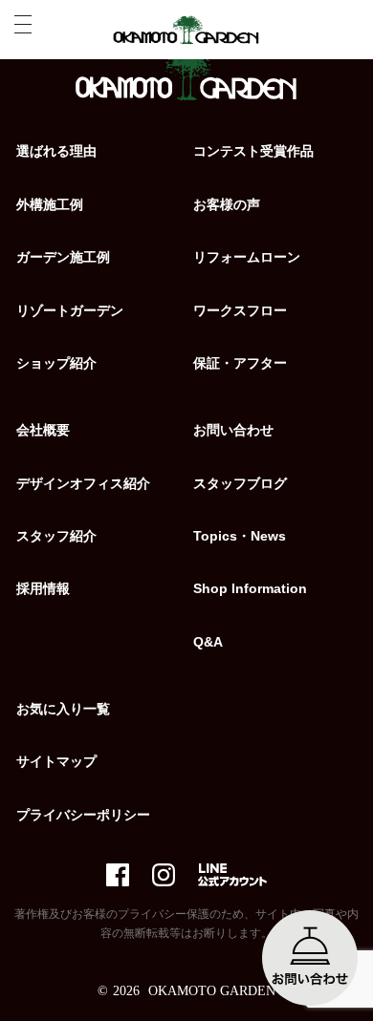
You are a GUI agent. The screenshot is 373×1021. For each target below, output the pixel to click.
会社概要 (43, 429)
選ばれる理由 (56, 151)
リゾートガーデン (69, 310)
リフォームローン (246, 257)
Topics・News (239, 535)
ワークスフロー (240, 310)
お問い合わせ (233, 429)
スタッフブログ (240, 483)
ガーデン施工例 (63, 257)
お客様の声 (226, 204)
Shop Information (250, 588)
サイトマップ (56, 761)
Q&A (208, 641)
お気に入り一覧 (63, 708)
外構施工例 (49, 204)
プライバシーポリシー (83, 814)
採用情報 (43, 588)
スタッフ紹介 (56, 535)
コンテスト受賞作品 (253, 151)
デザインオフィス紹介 (83, 483)
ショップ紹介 (56, 363)
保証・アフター (240, 363)
